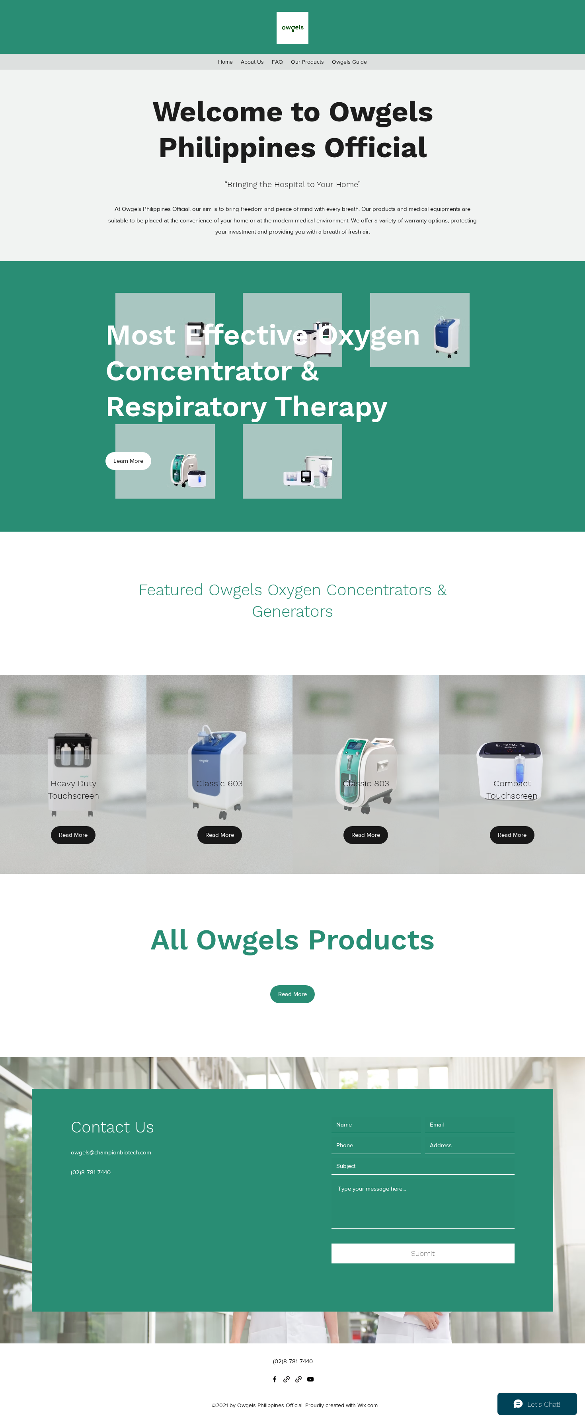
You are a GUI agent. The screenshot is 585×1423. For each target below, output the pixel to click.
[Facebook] (275, 1379)
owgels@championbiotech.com (111, 1152)
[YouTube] (310, 1379)
